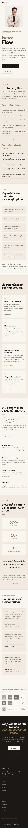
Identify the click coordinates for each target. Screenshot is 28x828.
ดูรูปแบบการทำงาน (14, 753)
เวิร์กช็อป (4, 790)
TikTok (3, 810)
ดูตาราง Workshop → (10, 365)
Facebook (4, 804)
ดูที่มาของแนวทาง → (9, 437)
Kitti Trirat (6, 3)
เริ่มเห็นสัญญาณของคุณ (10, 66)
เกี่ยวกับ (4, 785)
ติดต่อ (3, 793)
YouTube (4, 807)
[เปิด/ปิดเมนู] (25, 3)
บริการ (3, 787)
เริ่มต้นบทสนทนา (14, 748)
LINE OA (4, 802)
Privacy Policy (15, 824)
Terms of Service (6, 824)
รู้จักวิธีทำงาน (7, 71)
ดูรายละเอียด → (8, 314)
